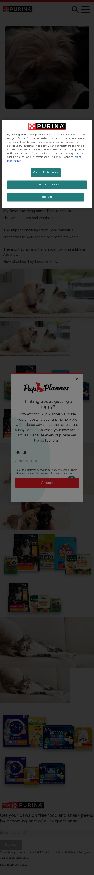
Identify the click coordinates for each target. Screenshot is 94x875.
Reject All (46, 196)
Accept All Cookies (47, 184)
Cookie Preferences (45, 172)
